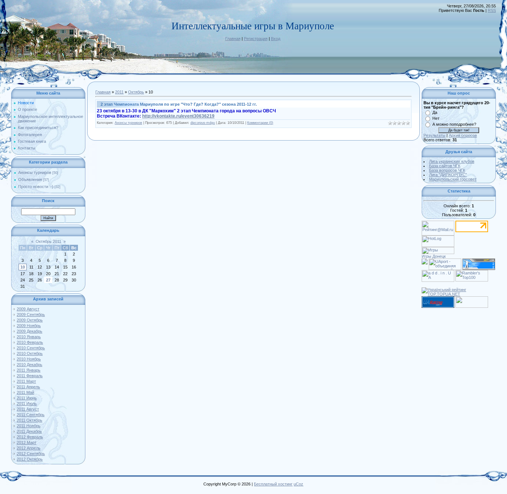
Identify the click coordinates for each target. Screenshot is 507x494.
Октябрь (136, 92)
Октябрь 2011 (48, 241)
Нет (435, 118)
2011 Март (26, 381)
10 (22, 267)
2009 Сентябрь (31, 314)
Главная (233, 38)
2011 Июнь (27, 398)
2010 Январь (29, 337)
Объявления (30, 179)
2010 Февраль (30, 342)
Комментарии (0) (260, 123)
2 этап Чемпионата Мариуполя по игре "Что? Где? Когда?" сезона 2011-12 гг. (179, 104)
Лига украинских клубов (451, 161)
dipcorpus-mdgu (202, 123)
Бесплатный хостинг (273, 484)
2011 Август (28, 409)
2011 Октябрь (29, 420)
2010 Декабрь (29, 364)
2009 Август (28, 309)
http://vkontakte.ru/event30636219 (178, 116)
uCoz (298, 484)
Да (434, 112)
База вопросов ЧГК (447, 170)
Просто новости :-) (35, 186)
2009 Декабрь (29, 331)
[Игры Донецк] (438, 249)
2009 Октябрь (30, 320)
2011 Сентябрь (31, 414)
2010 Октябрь (30, 353)
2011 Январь (28, 370)
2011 (119, 92)
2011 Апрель (28, 387)
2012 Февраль (30, 437)
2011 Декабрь (29, 431)
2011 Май (25, 392)
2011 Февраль (30, 375)
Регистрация (256, 38)
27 (48, 280)
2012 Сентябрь (31, 453)
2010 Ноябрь (29, 359)
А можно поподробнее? (454, 124)
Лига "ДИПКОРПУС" (448, 174)
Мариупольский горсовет (453, 179)
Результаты (434, 135)
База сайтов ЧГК (444, 166)
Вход (275, 38)
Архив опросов (463, 135)
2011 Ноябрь (28, 426)
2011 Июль (27, 403)
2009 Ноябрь (29, 325)
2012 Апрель (28, 448)
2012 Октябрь (30, 459)
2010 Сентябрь (31, 348)
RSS (492, 10)
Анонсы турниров (34, 172)
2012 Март (26, 442)
